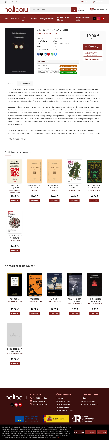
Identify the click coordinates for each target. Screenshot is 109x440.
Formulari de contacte (40, 404)
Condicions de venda (63, 401)
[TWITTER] (94, 18)
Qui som (84, 398)
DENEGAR (90, 432)
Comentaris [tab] (25, 83)
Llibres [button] (14, 18)
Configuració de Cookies (64, 410)
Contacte (15, 2)
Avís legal (59, 398)
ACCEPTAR (102, 432)
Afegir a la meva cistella (93, 47)
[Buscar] (74, 9)
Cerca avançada (81, 9)
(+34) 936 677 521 (40, 398)
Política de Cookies (62, 407)
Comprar (14, 200)
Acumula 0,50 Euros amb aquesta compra (92, 53)
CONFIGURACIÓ (79, 432)
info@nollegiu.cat (39, 401)
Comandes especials (88, 401)
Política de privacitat (63, 404)
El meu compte (99, 2)
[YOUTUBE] (102, 18)
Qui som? (8, 2)
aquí (58, 437)
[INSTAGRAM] (98, 18)
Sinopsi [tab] (11, 83)
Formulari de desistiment (89, 404)
